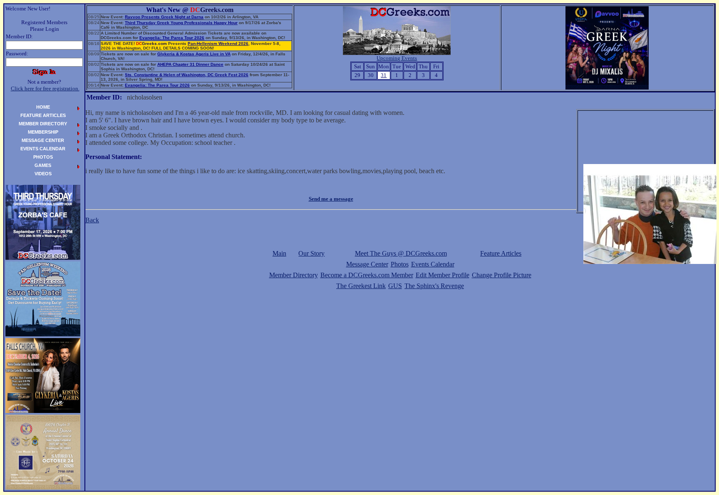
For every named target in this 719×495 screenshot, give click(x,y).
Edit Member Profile (442, 275)
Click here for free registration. (45, 88)
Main (279, 253)
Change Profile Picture (501, 275)
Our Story (311, 253)
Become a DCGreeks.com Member (366, 275)
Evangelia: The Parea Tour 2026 (171, 37)
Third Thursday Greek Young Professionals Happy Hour (181, 22)
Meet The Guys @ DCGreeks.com (401, 253)
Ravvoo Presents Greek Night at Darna (164, 17)
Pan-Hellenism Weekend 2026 (218, 43)
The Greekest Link (361, 285)
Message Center (367, 264)
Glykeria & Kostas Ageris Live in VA (194, 54)
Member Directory (293, 275)
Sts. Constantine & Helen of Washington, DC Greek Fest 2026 (186, 74)
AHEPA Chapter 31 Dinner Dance (190, 64)
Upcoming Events (397, 58)
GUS (395, 285)
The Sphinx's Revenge (434, 285)
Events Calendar (432, 264)
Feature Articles (500, 253)
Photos (400, 264)
